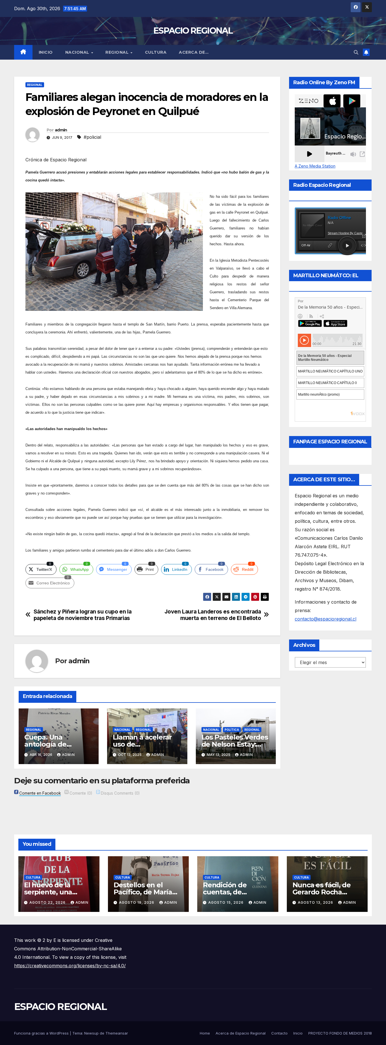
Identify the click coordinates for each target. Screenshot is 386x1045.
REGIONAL (117, 52)
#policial (92, 137)
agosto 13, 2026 (316, 902)
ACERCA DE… (194, 52)
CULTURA (156, 52)
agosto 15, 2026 (226, 902)
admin (61, 130)
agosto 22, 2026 (48, 902)
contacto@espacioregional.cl (325, 619)
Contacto (279, 1033)
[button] (356, 52)
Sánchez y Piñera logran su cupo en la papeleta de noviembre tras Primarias (83, 614)
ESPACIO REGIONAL (193, 30)
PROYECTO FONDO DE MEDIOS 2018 (340, 1033)
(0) (81, 793)
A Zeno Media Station (315, 166)
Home (205, 1033)
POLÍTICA (232, 729)
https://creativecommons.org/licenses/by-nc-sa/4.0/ (70, 965)
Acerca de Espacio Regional (241, 1033)
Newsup (91, 1033)
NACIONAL (78, 52)
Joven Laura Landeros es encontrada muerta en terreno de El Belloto (212, 614)
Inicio (46, 52)
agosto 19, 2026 (137, 902)
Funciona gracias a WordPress (42, 1033)
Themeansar (116, 1033)
